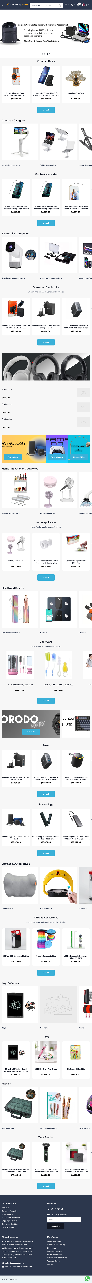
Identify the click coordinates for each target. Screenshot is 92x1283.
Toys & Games (57, 457)
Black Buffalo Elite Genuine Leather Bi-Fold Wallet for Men (76, 1170)
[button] (42, 54)
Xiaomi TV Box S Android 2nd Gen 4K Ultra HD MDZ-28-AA (16, 327)
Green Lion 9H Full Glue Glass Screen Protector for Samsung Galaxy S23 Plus (76, 207)
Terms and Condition (10, 1224)
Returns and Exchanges (11, 1217)
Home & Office (79, 457)
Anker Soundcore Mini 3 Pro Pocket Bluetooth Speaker (76, 778)
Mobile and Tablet (54, 1241)
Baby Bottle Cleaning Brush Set (20, 685)
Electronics (51, 1248)
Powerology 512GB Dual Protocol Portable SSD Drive (46, 837)
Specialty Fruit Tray (76, 93)
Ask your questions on (18, 1266)
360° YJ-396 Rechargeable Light (16, 956)
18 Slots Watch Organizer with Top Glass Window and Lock (16, 1170)
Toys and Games (53, 1261)
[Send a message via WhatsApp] (87, 1278)
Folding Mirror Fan (15, 561)
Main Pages (52, 1237)
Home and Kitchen (54, 1251)
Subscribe (56, 1226)
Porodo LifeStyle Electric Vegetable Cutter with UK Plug (16, 94)
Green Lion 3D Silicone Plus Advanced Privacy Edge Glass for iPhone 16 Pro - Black (46, 207)
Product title (7, 389)
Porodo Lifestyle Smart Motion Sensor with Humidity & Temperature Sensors (46, 562)
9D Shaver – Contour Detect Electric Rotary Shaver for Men (46, 1170)
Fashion (50, 1264)
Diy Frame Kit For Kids (76, 1069)
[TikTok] (62, 1209)
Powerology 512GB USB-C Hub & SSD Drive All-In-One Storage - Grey (76, 837)
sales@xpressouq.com (14, 1263)
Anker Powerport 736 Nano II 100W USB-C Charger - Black (76, 327)
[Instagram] (48, 1209)
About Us (5, 1208)
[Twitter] (58, 1209)
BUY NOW (31, 732)
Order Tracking (8, 1227)
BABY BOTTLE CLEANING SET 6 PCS (58, 685)
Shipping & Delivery (9, 1221)
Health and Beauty (54, 1254)
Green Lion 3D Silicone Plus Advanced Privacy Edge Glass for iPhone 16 (15, 207)
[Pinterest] (52, 1209)
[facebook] (55, 1209)
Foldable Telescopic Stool (46, 956)
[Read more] (67, 4)
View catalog (3, 4)
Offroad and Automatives (57, 1258)
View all (46, 110)
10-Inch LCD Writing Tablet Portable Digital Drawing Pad (16, 1070)
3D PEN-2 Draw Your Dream (46, 1069)
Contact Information (9, 1211)
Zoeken (59, 5)
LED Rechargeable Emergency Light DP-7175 (76, 957)
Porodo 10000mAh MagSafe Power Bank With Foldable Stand (46, 94)
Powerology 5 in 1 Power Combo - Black (16, 837)
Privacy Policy (7, 1214)
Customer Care (9, 1203)
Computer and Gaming (56, 1245)
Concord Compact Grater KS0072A (76, 562)
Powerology (13, 457)
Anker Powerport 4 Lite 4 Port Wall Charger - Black (46, 327)
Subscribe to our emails (57, 1215)
